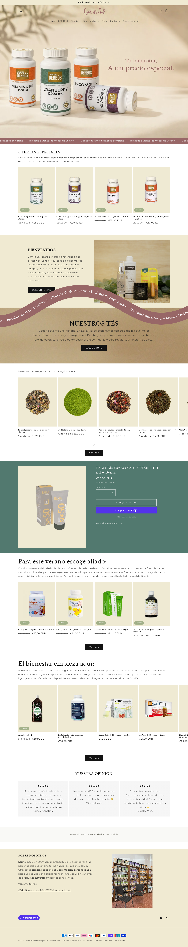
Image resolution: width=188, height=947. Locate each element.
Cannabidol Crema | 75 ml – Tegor (112, 629)
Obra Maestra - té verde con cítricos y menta (157, 431)
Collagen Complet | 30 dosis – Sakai (36, 629)
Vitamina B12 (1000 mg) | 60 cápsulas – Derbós (151, 218)
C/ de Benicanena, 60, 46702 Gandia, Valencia (44, 890)
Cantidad (100, 487)
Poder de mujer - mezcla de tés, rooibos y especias (114, 431)
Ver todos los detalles (107, 523)
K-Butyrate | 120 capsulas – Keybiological (71, 736)
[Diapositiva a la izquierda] (88, 445)
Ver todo (94, 452)
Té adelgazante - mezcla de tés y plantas (33, 431)
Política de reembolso (92, 941)
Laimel (28, 941)
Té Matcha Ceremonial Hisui (72, 430)
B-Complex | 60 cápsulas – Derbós (112, 217)
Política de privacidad (72, 941)
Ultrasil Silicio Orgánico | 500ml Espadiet (149, 630)
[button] (21, 11)
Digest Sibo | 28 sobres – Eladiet (114, 735)
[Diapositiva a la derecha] (100, 445)
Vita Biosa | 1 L (25, 735)
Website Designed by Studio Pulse (45, 941)
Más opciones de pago (126, 517)
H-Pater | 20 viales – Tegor (152, 735)
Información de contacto (114, 941)
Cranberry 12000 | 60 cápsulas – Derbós (34, 218)
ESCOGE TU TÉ (94, 347)
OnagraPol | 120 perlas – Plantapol (73, 629)
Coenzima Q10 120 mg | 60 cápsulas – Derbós (74, 218)
